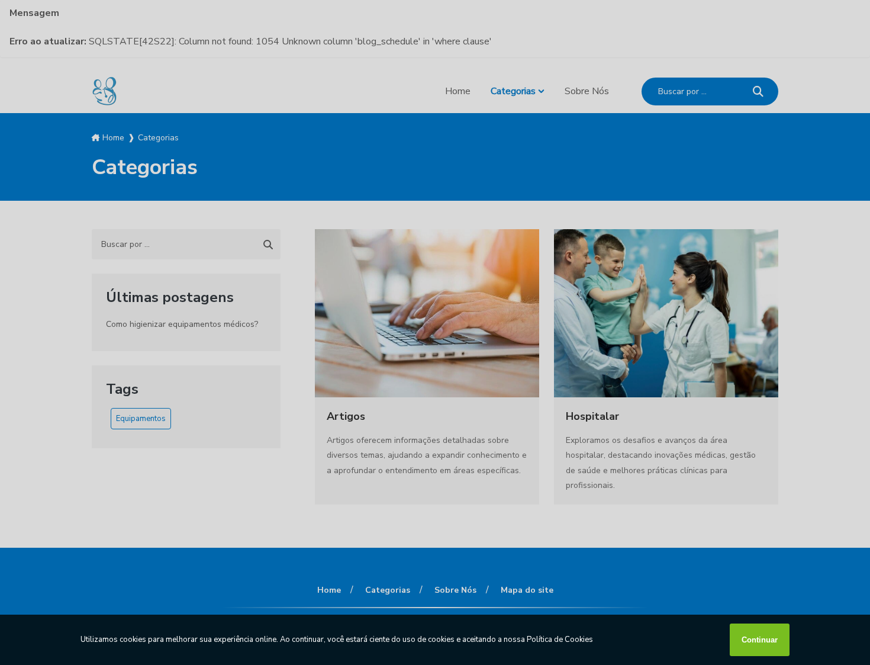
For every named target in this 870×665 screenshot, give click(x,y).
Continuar (760, 639)
